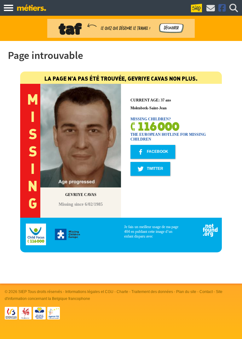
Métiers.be (31, 7)
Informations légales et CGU (89, 292)
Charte (122, 292)
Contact (206, 292)
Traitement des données (152, 292)
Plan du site (186, 292)
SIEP (22, 292)
